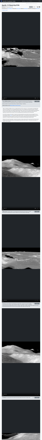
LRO (11, 115)
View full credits (5, 10)
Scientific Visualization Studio (9, 1)
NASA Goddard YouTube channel (15, 105)
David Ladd (18, 8)
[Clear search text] (39, 1)
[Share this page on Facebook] (39, 7)
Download (37, 101)
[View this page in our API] (34, 7)
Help (28, 1)
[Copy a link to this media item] (33, 101)
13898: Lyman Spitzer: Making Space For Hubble (32, 3)
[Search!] (41, 1)
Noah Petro (38, 8)
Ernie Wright (10, 8)
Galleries (24, 1)
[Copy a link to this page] (36, 7)
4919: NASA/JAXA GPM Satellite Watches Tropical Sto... (8, 3)
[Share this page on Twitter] (38, 7)
